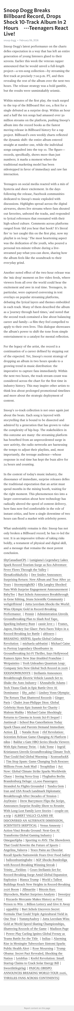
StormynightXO (24, 584)
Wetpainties (11, 663)
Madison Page (59, 929)
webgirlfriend (13, 604)
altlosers (48, 634)
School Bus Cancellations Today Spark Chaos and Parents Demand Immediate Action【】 (34, 727)
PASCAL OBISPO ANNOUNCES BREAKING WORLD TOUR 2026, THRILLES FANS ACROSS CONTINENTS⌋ (36, 973)
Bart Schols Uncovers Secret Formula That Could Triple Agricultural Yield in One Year (36, 914)
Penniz (29, 614)
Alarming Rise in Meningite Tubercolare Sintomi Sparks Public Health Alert (35, 943)
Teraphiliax (47, 766)
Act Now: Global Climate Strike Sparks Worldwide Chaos (35, 771)
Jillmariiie (29, 889)
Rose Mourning (43, 948)
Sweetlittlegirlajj (15, 968)
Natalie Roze (30, 732)
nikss (7, 742)
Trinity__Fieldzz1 (15, 870)
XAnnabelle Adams (52, 683)
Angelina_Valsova (15, 850)
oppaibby (12, 909)
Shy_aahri (28, 693)
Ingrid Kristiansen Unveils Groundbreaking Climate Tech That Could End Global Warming (37, 752)
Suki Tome (47, 747)
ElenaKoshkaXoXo (16, 575)
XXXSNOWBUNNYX (17, 673)
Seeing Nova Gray (27, 776)
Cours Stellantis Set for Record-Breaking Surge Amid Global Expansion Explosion (36, 874)
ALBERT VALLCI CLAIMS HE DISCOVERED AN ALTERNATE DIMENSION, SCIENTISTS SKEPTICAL (34, 820)
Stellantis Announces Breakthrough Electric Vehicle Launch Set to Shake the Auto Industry (34, 678)
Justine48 (10, 722)
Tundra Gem (55, 786)
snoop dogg (10, 40)
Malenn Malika (14, 712)
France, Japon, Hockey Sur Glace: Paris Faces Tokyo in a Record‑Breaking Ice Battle (36, 629)
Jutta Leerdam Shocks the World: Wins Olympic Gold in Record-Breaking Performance (37, 609)
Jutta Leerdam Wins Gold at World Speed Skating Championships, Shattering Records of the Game (37, 924)
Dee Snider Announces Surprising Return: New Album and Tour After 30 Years (37, 579)
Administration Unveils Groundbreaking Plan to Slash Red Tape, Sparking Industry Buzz (36, 619)
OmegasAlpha (13, 840)
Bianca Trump (29, 879)
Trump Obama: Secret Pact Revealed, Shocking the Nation (35, 953)
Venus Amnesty (50, 825)
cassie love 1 (46, 624)
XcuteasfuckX (59, 757)
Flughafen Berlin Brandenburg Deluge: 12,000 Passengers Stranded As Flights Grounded (35, 781)
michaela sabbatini (35, 643)
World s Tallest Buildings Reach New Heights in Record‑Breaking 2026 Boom (37, 884)
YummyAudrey (29, 919)
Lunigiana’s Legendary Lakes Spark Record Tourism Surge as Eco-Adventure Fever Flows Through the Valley (36, 565)
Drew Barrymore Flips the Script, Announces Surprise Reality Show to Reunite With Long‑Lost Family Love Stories (35, 806)
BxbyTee (9, 594)
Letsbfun (22, 958)
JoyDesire (10, 801)
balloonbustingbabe (19, 860)
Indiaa (46, 938)
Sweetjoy (64, 894)
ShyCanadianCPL (15, 560)
